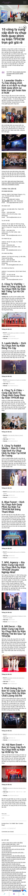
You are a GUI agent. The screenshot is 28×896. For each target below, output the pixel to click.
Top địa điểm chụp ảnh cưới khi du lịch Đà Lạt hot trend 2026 (13, 850)
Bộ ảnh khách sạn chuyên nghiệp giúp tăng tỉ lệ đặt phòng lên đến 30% (14, 869)
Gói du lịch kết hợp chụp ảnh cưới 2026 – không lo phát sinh (13, 853)
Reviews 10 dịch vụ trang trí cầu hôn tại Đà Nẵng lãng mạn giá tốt (13, 859)
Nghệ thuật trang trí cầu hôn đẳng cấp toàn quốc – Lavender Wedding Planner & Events (14, 856)
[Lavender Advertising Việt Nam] (7, 2)
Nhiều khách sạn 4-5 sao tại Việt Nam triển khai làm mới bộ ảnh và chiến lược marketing (14, 866)
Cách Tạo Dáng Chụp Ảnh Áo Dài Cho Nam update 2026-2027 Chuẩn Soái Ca (13, 863)
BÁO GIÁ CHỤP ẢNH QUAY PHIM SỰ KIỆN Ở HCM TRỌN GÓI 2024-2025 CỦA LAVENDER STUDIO (13, 183)
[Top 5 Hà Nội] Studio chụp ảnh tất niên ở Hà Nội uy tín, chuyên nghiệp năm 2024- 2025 (14, 886)
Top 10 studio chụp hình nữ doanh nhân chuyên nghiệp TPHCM (16, 73)
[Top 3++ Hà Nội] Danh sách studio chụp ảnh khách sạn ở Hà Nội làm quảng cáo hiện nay (14, 876)
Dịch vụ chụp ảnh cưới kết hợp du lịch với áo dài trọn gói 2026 (14, 846)
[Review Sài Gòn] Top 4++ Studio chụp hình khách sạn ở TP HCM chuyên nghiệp (13, 879)
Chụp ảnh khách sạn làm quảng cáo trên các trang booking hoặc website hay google (14, 873)
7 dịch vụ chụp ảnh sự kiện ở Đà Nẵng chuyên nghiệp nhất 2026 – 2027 (12, 843)
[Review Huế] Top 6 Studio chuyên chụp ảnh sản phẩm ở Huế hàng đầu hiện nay (14, 882)
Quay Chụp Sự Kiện (6, 815)
